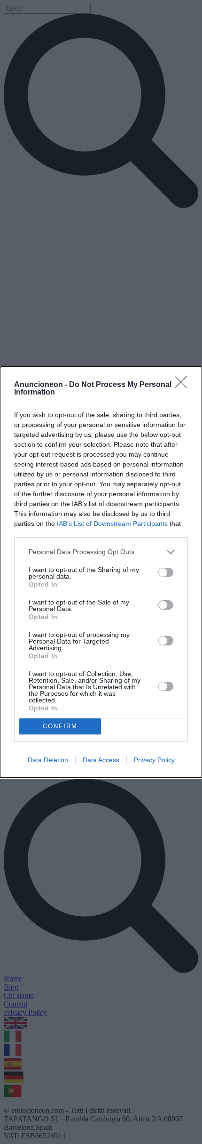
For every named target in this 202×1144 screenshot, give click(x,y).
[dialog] (101, 572)
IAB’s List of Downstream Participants (112, 523)
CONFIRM (60, 726)
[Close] (184, 385)
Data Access (101, 760)
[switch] (165, 572)
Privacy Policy (154, 760)
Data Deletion (48, 760)
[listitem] (101, 552)
